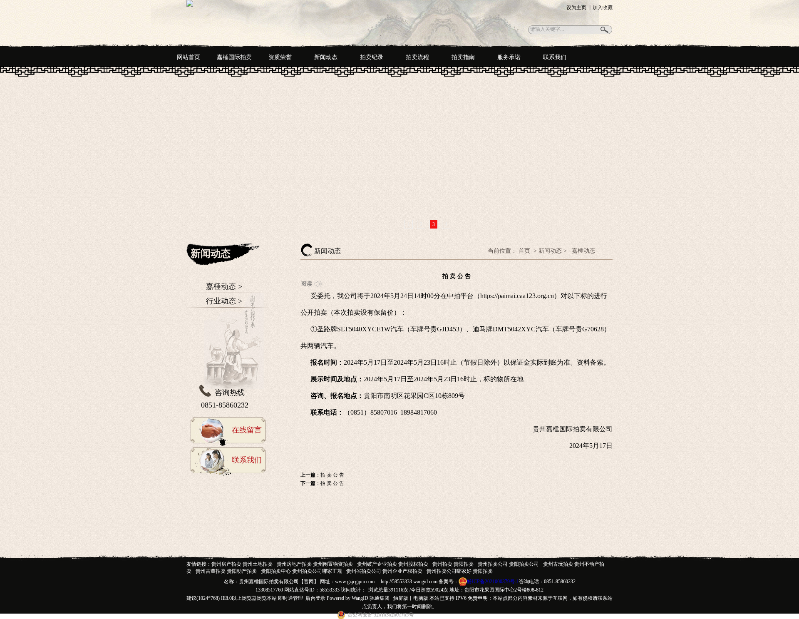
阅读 (306, 284)
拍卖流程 (417, 57)
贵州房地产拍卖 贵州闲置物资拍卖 (315, 564)
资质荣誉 (280, 57)
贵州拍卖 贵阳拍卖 (453, 564)
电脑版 (420, 598)
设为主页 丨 (579, 7)
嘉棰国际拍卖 (234, 57)
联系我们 (554, 57)
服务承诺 (509, 57)
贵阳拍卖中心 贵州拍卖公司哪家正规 (301, 571)
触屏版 (400, 598)
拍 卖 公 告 (332, 475)
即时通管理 (290, 598)
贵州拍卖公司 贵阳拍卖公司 (508, 564)
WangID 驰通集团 (371, 598)
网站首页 (188, 57)
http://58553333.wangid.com (409, 581)
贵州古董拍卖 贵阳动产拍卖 (226, 571)
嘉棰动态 (583, 251)
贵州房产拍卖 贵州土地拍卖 (242, 564)
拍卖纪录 (371, 57)
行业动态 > (224, 301)
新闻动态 (325, 57)
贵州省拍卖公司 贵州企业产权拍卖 (384, 571)
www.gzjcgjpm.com (355, 581)
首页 (525, 251)
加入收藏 (603, 7)
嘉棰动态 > (224, 286)
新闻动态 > (552, 251)
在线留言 (247, 430)
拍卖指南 (463, 57)
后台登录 (315, 598)
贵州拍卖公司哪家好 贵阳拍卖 (460, 571)
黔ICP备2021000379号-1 (493, 581)
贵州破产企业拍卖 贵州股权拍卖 (392, 564)
